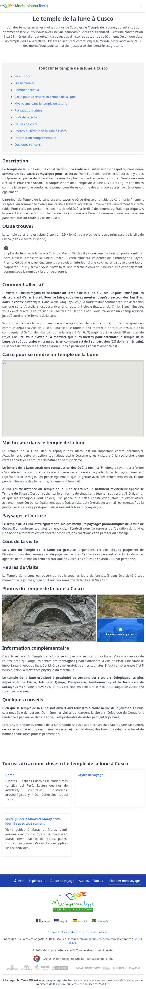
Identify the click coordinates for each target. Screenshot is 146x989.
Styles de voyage (109, 789)
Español (82, 921)
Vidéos (98, 881)
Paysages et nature (28, 110)
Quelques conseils (27, 145)
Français (46, 921)
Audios (84, 881)
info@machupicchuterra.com (98, 939)
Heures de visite (25, 124)
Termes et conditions (97, 932)
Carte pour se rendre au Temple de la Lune (45, 97)
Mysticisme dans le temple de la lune (40, 103)
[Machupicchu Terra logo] (24, 6)
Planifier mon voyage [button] (124, 881)
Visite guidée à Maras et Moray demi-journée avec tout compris (36, 835)
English (63, 921)
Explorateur (37, 881)
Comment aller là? (27, 90)
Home (36, 789)
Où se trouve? (24, 83)
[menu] (142, 6)
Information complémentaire (35, 138)
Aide (21, 881)
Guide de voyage (62, 881)
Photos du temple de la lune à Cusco (40, 131)
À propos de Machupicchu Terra (64, 932)
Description (22, 76)
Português (102, 921)
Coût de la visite (25, 117)
